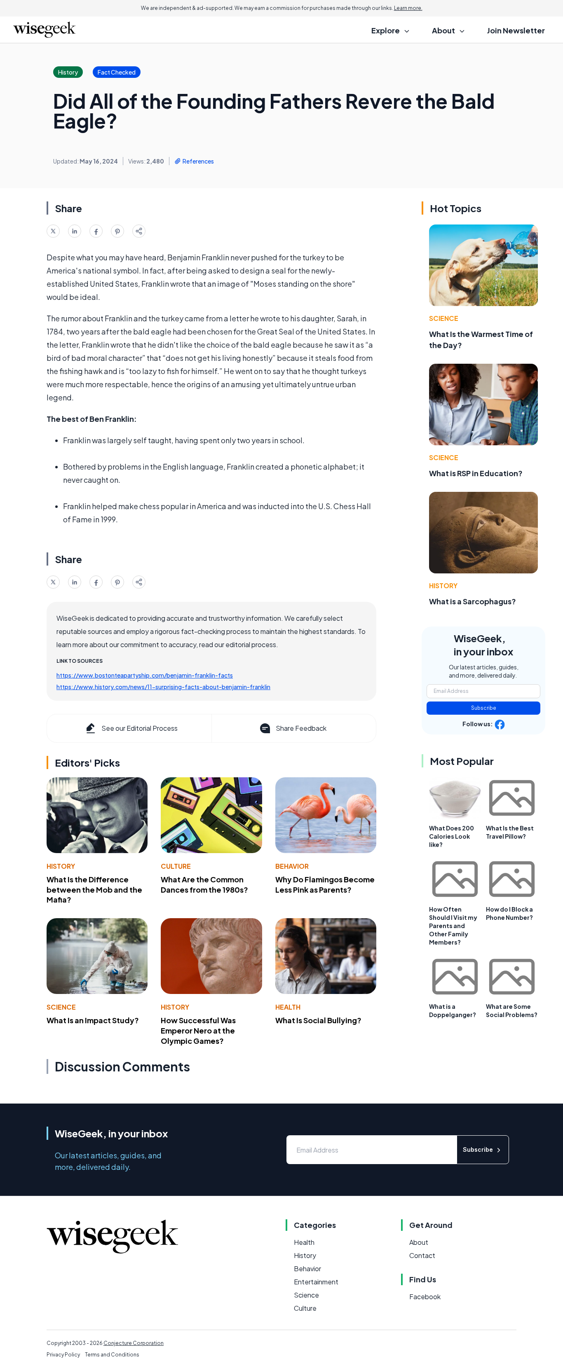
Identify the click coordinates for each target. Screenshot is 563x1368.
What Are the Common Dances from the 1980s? (204, 884)
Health (287, 1007)
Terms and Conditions (112, 1355)
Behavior (292, 866)
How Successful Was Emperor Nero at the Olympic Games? (198, 1030)
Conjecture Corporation (133, 1343)
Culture (176, 866)
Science (61, 1007)
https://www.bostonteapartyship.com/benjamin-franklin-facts (144, 675)
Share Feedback (301, 728)
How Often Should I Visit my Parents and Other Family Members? (453, 925)
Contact (422, 1255)
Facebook (425, 1296)
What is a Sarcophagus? (472, 601)
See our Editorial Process (139, 728)
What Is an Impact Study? (93, 1020)
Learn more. (408, 8)
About (418, 1242)
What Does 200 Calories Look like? (451, 836)
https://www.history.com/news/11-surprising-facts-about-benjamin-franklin (163, 686)
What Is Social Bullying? (318, 1020)
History (61, 866)
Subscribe (483, 708)
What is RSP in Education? (476, 473)
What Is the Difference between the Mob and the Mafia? (94, 890)
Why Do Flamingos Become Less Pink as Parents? (325, 884)
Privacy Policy (63, 1355)
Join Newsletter (516, 30)
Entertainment (316, 1281)
